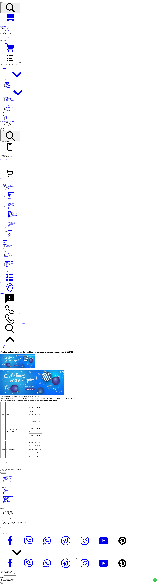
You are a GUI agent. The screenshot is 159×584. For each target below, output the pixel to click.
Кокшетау (7, 87)
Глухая (9, 211)
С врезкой (10, 228)
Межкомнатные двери (10, 186)
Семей (6, 86)
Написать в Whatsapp (4, 37)
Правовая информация (8, 496)
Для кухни (10, 216)
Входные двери (8, 245)
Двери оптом (6, 112)
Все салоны (2, 526)
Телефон (2, 574)
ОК (1, 582)
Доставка (7, 111)
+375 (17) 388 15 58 (4, 27)
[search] (10, 8)
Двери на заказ (6, 482)
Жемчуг (9, 234)
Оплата (4, 491)
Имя (1, 573)
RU (6, 119)
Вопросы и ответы (7, 501)
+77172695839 (3, 152)
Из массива (10, 218)
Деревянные (10, 195)
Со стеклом (10, 212)
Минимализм (11, 205)
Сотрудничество (8, 105)
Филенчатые (10, 224)
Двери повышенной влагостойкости (12, 222)
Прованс (10, 201)
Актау (6, 84)
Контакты (7, 110)
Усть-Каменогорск (9, 85)
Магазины (5, 78)
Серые (9, 237)
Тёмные (9, 239)
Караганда (7, 83)
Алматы (7, 82)
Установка (5, 499)
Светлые (10, 236)
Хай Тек (9, 198)
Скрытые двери (11, 220)
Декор (6, 251)
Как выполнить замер (7, 505)
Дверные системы (7, 503)
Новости (7, 108)
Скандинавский (11, 203)
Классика (10, 199)
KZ (3, 115)
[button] (79, 7)
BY (6, 117)
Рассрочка (5, 66)
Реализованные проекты (10, 106)
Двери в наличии (11, 188)
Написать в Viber (4, 35)
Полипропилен (11, 192)
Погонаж (10, 230)
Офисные (10, 226)
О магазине (5, 500)
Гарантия (7, 101)
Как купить (5, 490)
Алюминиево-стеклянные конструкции (13, 214)
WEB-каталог (6, 113)
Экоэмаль (10, 194)
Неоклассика (10, 204)
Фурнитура (7, 257)
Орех (9, 235)
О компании (5, 97)
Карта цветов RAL (7, 481)
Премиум (10, 208)
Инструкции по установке (8, 485)
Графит (9, 233)
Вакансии (5, 502)
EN (6, 118)
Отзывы (7, 103)
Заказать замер (6, 69)
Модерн (9, 202)
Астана (7, 80)
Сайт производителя (9, 107)
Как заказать (8, 99)
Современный (11, 197)
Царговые (10, 225)
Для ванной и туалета (12, 215)
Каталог (4, 68)
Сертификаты (8, 102)
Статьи (6, 109)
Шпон (9, 193)
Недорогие (10, 207)
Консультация (3, 26)
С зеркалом (10, 217)
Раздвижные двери (7, 478)
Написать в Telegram (4, 38)
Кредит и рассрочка (9, 100)
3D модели (5, 506)
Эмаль (9, 190)
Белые (9, 232)
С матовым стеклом (12, 223)
